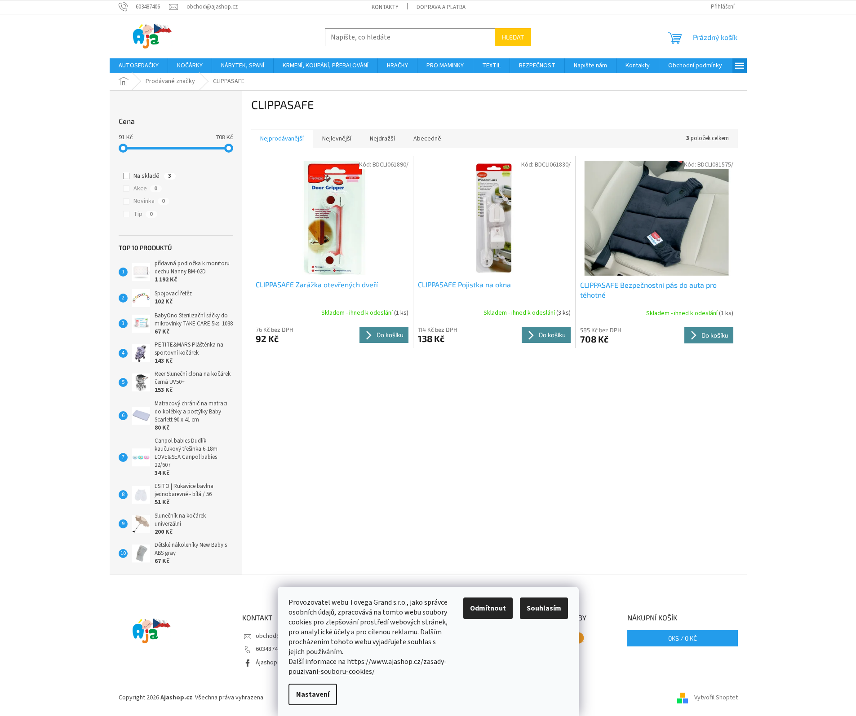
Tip (143, 214)
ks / (682, 638)
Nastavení (312, 694)
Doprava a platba (441, 7)
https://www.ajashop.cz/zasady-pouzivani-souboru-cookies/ (367, 666)
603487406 (270, 649)
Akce (145, 188)
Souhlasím (544, 608)
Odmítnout (488, 608)
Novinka (149, 201)
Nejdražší (382, 138)
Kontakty (385, 7)
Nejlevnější (336, 138)
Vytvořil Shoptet (716, 697)
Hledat (513, 37)
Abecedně (427, 138)
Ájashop (266, 662)
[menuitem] (139, 65)
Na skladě (152, 175)
